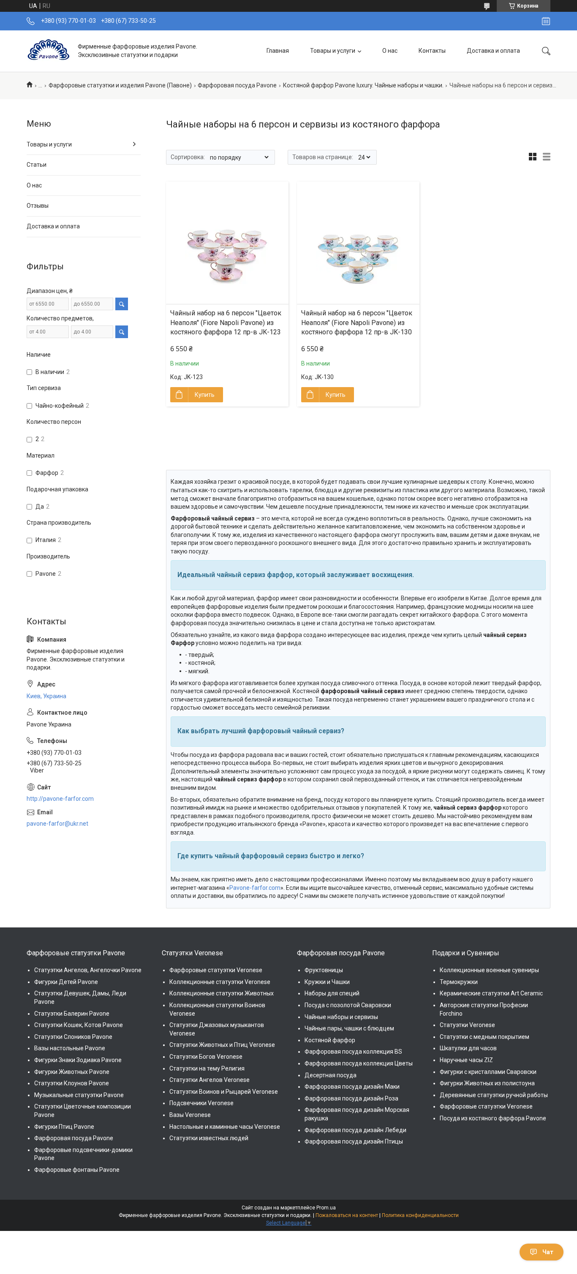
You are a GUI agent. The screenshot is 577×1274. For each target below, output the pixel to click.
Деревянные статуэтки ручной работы (494, 1095)
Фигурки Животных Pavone (71, 1071)
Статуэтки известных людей (208, 1138)
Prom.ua (326, 1208)
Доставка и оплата (493, 50)
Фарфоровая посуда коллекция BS (353, 1051)
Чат (547, 1252)
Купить (205, 394)
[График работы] (546, 21)
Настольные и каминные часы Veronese (224, 1126)
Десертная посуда (331, 1075)
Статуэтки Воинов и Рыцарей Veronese (223, 1091)
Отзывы (38, 205)
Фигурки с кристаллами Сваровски (488, 1071)
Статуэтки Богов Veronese (205, 1056)
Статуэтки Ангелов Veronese (209, 1079)
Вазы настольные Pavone (69, 1048)
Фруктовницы (324, 970)
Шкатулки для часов (468, 1048)
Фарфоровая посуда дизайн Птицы (354, 1141)
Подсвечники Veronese (201, 1103)
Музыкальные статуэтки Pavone (79, 1095)
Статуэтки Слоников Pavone (73, 1036)
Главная (278, 50)
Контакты (432, 50)
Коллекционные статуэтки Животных (221, 993)
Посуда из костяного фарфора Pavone (493, 1118)
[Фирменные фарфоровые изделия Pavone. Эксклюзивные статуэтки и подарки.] (49, 51)
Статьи (36, 164)
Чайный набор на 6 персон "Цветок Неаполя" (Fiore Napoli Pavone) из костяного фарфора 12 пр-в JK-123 (225, 322)
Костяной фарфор (330, 1040)
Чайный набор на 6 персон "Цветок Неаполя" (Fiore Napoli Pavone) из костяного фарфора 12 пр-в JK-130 (356, 322)
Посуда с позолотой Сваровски (348, 1005)
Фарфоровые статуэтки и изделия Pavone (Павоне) (120, 85)
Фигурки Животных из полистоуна (487, 1083)
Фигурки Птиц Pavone (64, 1126)
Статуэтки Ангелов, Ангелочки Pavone (88, 970)
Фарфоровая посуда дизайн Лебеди (355, 1130)
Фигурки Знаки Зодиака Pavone (78, 1060)
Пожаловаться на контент (347, 1215)
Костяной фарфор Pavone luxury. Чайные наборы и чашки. (363, 85)
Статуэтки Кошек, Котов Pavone (78, 1025)
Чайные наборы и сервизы (341, 1017)
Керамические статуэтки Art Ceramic (491, 993)
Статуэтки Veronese (467, 1025)
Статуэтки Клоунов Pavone (71, 1083)
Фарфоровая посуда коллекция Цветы (359, 1063)
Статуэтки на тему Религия (207, 1068)
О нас (389, 50)
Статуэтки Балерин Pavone (71, 1013)
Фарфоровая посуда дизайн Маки (352, 1086)
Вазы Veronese (190, 1114)
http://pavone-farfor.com (60, 798)
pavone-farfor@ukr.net (57, 823)
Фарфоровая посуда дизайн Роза (351, 1098)
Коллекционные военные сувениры (489, 970)
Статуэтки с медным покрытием (484, 1036)
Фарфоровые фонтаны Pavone (77, 1169)
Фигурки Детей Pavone (66, 982)
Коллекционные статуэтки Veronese (219, 982)
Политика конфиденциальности (420, 1215)
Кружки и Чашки (327, 982)
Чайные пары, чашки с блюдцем (349, 1028)
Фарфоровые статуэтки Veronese (215, 970)
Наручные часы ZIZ (466, 1060)
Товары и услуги (332, 50)
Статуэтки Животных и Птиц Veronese (222, 1044)
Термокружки (459, 982)
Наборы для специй (332, 993)
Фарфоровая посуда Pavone (237, 85)
